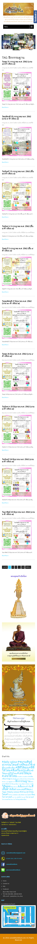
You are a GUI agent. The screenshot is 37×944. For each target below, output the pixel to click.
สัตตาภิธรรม (14, 787)
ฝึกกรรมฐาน (22, 781)
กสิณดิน (15, 779)
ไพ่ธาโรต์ (13, 799)
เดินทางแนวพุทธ (26, 795)
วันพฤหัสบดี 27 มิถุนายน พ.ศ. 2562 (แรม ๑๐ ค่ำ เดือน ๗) (16, 302)
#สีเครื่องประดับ (21, 770)
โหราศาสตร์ (30, 797)
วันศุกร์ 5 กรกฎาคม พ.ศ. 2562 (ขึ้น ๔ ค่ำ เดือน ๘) (17, 249)
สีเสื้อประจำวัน (24, 786)
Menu (6, 27)
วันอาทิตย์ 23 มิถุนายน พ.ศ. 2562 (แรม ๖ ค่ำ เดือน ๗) (18, 513)
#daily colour (9, 762)
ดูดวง (18, 779)
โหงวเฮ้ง (23, 797)
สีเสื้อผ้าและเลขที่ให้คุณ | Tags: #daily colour (17, 790)
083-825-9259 (18, 894)
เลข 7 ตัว (14, 797)
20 (23, 567)
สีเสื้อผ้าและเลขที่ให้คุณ (27, 232)
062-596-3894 (9, 894)
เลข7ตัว (19, 797)
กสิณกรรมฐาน (7, 779)
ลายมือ (31, 784)
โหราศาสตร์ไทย (6, 799)
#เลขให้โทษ (9, 776)
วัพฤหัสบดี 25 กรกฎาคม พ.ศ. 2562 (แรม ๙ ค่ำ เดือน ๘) (16, 117)
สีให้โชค (23, 792)
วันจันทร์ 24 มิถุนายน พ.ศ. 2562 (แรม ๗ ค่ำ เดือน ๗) (18, 460)
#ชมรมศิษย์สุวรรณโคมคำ (17, 763)
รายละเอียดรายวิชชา (24, 784)
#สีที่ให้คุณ (22, 767)
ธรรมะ (25, 779)
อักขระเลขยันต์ (13, 794)
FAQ (4, 886)
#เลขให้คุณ (24, 773)
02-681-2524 (9, 858)
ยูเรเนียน (16, 784)
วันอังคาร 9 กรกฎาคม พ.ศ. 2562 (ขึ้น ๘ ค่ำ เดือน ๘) (17, 227)
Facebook (6, 889)
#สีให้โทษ (12, 773)
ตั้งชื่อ (21, 779)
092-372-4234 (18, 858)
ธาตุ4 (7, 781)
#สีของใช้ (26, 764)
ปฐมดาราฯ (12, 782)
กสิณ (31, 776)
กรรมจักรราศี (26, 776)
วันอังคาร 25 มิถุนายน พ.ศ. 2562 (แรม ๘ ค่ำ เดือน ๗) (18, 407)
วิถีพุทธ (6, 786)
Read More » (5, 107)
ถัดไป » (28, 567)
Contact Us (6, 883)
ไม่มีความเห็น (17, 68)
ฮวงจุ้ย (19, 794)
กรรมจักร (19, 776)
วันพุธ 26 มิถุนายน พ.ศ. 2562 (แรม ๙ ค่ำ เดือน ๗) (17, 355)
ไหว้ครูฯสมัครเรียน (20, 799)
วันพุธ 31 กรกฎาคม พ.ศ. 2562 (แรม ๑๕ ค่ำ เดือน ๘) (17, 62)
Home (4, 881)
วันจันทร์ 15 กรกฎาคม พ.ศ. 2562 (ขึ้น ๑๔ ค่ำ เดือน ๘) (18, 172)
